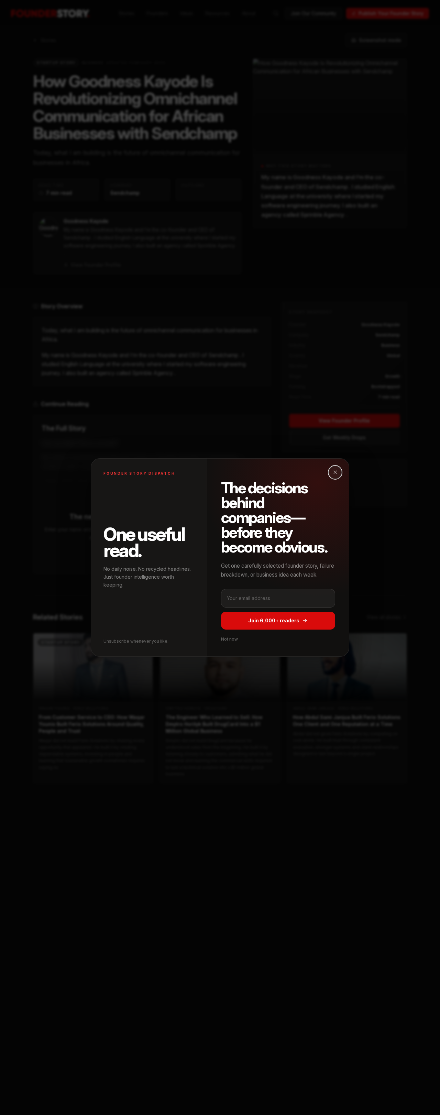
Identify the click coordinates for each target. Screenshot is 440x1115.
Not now (229, 639)
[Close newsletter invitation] (335, 472)
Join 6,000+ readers (273, 620)
